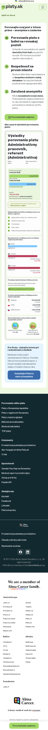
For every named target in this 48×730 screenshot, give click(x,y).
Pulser (28, 662)
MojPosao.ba (31, 646)
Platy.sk (29, 623)
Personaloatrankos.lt (11, 666)
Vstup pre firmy (9, 477)
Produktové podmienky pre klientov (19, 445)
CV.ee (5, 650)
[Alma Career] (24, 701)
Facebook (6, 501)
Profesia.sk (7, 607)
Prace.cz (6, 615)
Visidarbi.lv (7, 658)
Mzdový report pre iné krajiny (16, 473)
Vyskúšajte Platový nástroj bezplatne (24, 375)
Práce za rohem (9, 623)
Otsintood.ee (8, 662)
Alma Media (33, 565)
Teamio (28, 607)
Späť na (8, 15)
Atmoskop (7, 627)
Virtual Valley (31, 658)
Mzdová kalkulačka (11, 426)
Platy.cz (29, 619)
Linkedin (6, 505)
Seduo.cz (29, 611)
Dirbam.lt (6, 654)
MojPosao (29, 642)
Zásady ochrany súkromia (14, 540)
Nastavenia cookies (11, 546)
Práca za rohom (9, 619)
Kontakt (5, 496)
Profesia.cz (7, 611)
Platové (9, 510)
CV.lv (5, 646)
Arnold (28, 603)
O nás (4, 454)
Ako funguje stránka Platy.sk (15, 450)
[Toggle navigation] (42, 7)
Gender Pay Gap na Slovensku (16, 468)
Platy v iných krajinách (12, 417)
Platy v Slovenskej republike (15, 408)
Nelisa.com (7, 631)
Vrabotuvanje (31, 650)
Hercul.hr (29, 654)
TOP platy (6, 431)
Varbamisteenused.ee (11, 674)
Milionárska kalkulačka (12, 422)
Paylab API (7, 482)
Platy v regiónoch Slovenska (15, 413)
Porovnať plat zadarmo (22, 117)
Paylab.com (30, 627)
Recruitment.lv (9, 670)
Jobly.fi (6, 687)
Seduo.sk (29, 615)
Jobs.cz (6, 603)
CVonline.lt (7, 642)
